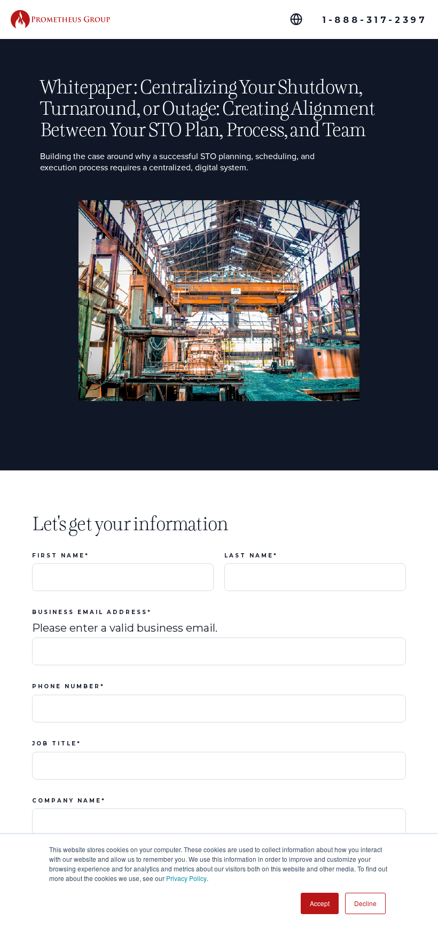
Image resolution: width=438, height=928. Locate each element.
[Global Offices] (296, 19)
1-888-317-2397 (374, 20)
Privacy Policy (186, 878)
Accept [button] (320, 903)
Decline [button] (365, 903)
